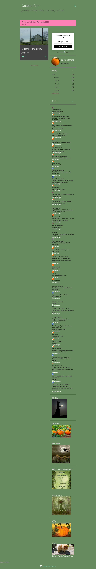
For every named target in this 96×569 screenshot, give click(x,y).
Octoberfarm (31, 6)
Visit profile (65, 63)
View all (24, 24)
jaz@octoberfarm (67, 60)
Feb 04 (57, 90)
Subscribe (63, 46)
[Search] (75, 6)
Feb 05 (57, 87)
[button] (46, 56)
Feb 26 (57, 80)
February (56, 77)
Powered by (59, 52)
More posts (34, 65)
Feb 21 (57, 84)
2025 (53, 74)
